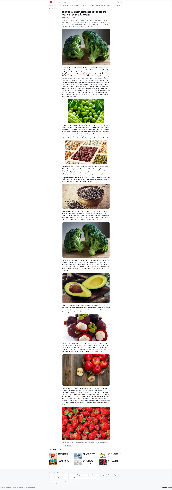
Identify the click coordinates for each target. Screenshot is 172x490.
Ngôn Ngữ (78, 475)
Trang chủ (51, 8)
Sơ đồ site (63, 483)
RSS (60, 483)
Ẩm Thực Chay (64, 477)
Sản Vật (57, 477)
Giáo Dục (76, 5)
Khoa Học (103, 5)
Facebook (69, 483)
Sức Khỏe (71, 5)
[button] (118, 2)
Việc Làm (98, 5)
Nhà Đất (88, 5)
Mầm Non (65, 475)
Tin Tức (122, 5)
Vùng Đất (116, 475)
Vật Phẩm (91, 475)
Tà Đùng (109, 475)
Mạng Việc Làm (80, 477)
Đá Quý (97, 475)
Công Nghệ (65, 5)
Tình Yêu (113, 5)
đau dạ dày (99, 219)
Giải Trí (55, 5)
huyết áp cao (98, 351)
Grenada (59, 475)
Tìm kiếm (51, 483)
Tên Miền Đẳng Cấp (95, 477)
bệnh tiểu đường (84, 74)
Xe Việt (87, 477)
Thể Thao (108, 5)
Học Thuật (71, 475)
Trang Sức (103, 475)
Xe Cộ (84, 5)
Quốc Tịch (52, 475)
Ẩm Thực (93, 5)
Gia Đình (51, 5)
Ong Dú (52, 477)
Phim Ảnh (60, 5)
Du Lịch (80, 5)
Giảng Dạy (85, 475)
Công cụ (56, 483)
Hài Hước (118, 5)
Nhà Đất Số (72, 477)
